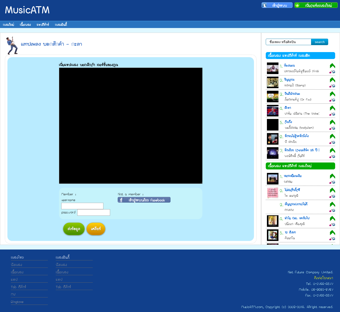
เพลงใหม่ (8, 25)
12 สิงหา (290, 232)
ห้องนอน (289, 65)
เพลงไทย (17, 257)
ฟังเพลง (16, 264)
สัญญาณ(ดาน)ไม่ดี (296, 204)
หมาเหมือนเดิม (292, 176)
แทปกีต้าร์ (43, 25)
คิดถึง (288, 122)
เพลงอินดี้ (61, 25)
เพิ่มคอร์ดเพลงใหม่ (318, 5)
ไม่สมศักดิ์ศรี (292, 190)
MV (13, 294)
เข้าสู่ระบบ (279, 5)
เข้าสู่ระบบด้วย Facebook (147, 200)
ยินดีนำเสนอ (292, 93)
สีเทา (287, 108)
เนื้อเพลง (25, 25)
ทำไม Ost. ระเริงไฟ (296, 218)
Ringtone (17, 301)
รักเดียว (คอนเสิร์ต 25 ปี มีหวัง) (305, 150)
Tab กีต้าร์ (18, 287)
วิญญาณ (289, 79)
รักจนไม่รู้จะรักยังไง (297, 136)
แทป (14, 279)
